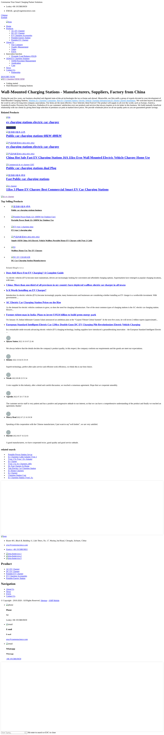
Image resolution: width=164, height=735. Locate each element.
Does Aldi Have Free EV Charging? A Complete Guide (35, 272)
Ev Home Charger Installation (123, 100)
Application (16, 63)
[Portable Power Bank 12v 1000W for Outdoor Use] (33, 217)
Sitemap (44, 600)
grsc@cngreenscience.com (17, 545)
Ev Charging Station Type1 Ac (20, 478)
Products (9, 28)
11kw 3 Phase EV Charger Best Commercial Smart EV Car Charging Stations (57, 189)
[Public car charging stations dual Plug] (20, 165)
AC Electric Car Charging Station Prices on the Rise (33, 302)
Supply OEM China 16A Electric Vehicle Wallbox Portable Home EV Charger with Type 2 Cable (51, 241)
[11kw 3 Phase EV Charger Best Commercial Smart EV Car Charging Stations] (11, 186)
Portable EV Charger (19, 40)
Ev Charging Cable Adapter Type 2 (22, 457)
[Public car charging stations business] (20, 206)
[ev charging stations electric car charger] (8, 117)
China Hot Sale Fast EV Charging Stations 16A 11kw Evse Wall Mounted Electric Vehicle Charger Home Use (78, 157)
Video (13, 49)
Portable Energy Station (20, 38)
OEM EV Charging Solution (17, 58)
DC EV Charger (18, 33)
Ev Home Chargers (16, 471)
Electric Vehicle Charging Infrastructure (95, 100)
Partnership (15, 72)
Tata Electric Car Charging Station (22, 468)
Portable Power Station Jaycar (20, 454)
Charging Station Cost (17, 475)
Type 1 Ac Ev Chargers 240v (20, 464)
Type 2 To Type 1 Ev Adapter (20, 459)
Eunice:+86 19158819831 (17, 549)
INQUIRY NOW (8, 77)
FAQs (13, 51)
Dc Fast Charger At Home (18, 466)
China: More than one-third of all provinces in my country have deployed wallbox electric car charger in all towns (66, 285)
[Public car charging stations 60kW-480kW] (15, 132)
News (8, 68)
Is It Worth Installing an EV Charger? (26, 290)
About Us (10, 42)
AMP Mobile (54, 600)
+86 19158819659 (13, 659)
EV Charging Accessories (21, 35)
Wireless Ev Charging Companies (42, 100)
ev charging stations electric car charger (32, 122)
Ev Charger (12, 473)
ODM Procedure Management (23, 61)
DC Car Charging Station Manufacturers (28, 261)
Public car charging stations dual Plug (31, 168)
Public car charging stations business (26, 210)
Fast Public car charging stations (27, 179)
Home (8, 26)
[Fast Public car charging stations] (15, 175)
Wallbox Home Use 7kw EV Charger (26, 251)
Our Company (17, 45)
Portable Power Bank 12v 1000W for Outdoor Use (32, 220)
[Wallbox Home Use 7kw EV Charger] (13, 247)
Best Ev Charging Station (67, 100)
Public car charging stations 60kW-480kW (34, 135)
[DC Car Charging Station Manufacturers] (20, 257)
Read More (11, 127)
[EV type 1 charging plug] (22, 227)
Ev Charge (12, 461)
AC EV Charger (18, 31)
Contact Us (10, 70)
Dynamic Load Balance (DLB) (24, 56)
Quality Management (19, 47)
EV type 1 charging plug (21, 230)
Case (13, 65)
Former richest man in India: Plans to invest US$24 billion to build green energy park (51, 314)
